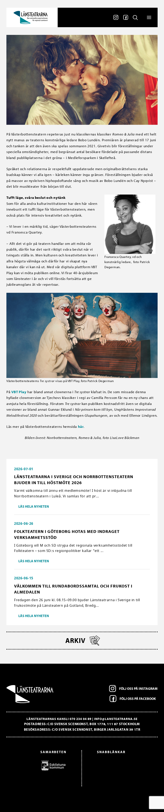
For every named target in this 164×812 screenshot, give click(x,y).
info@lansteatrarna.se (116, 719)
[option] (38, 765)
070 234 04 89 (80, 719)
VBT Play (18, 392)
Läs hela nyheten (33, 506)
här (81, 426)
